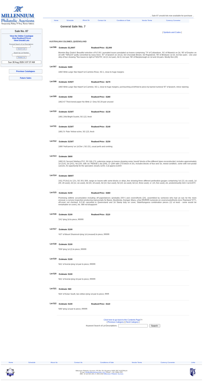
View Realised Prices (21, 38)
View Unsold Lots (21, 40)
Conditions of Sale (123, 20)
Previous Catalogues (25, 71)
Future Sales (25, 78)
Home (56, 20)
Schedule (70, 20)
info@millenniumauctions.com (95, 372)
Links (193, 362)
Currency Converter (173, 20)
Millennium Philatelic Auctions (113, 374)
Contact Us (102, 20)
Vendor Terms (147, 20)
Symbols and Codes (172, 32)
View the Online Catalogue (21, 36)
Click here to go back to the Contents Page (122, 320)
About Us (86, 20)
